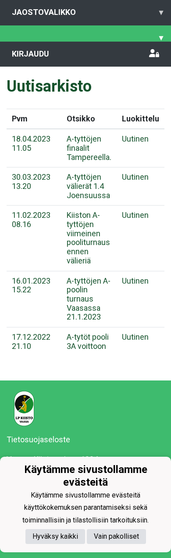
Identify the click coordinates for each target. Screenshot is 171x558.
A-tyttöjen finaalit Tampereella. (89, 147)
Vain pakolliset (116, 536)
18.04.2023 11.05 (31, 143)
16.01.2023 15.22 (31, 285)
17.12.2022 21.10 (31, 341)
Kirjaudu (30, 53)
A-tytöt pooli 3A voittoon (88, 341)
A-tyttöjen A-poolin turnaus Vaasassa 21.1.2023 (88, 299)
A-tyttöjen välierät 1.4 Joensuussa (88, 185)
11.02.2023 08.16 (31, 219)
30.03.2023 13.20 (31, 181)
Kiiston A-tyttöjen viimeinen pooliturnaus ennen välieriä (88, 237)
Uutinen (135, 138)
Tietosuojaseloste (38, 439)
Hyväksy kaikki (55, 536)
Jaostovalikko (87, 12)
